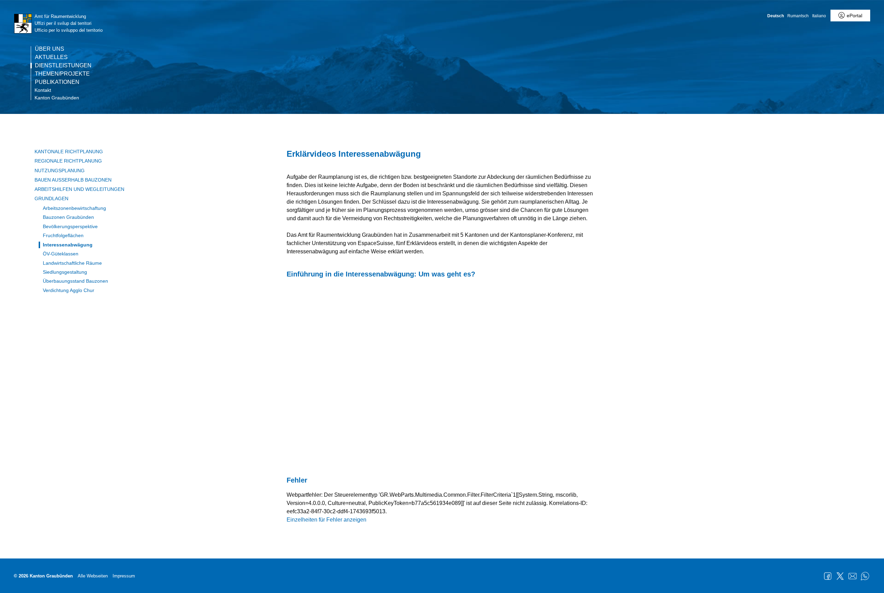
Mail (852, 576)
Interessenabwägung (68, 244)
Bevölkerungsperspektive (70, 226)
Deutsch (775, 15)
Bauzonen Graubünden (68, 217)
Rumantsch (798, 15)
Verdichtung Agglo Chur (68, 290)
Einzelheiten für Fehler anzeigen (326, 520)
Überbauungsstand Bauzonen (75, 281)
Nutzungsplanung (60, 170)
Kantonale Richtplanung (69, 151)
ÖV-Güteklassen (60, 253)
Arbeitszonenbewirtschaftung (74, 208)
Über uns (49, 49)
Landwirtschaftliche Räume (72, 263)
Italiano (819, 15)
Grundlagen (51, 198)
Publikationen (57, 82)
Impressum (124, 576)
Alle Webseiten (93, 576)
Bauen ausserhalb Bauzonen (73, 180)
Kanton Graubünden (57, 97)
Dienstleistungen (63, 65)
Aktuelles (51, 57)
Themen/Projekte (62, 74)
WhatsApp (865, 576)
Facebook (828, 576)
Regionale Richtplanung (68, 161)
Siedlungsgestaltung (65, 272)
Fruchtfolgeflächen (63, 235)
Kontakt (43, 90)
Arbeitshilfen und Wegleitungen (79, 189)
